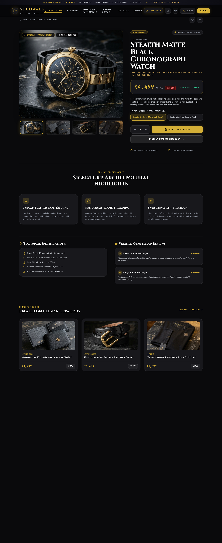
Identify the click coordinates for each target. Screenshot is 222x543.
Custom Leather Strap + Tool (183, 117)
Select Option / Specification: (147, 111)
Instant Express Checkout (164, 139)
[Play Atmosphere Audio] (175, 11)
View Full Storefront (189, 310)
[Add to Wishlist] (192, 20)
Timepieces (122, 11)
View (70, 366)
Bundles (139, 11)
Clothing (73, 11)
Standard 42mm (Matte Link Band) (148, 117)
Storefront (54, 11)
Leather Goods (106, 10)
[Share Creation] (200, 20)
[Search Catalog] (168, 11)
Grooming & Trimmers (90, 10)
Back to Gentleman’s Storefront (40, 20)
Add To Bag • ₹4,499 (179, 129)
